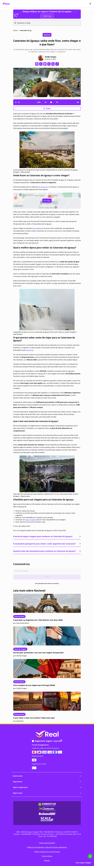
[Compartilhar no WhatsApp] (49, 64)
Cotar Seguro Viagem (83, 863)
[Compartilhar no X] (41, 64)
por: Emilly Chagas (20, 656)
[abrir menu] (90, 3)
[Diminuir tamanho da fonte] (16, 102)
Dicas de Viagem (20, 649)
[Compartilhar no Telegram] (45, 64)
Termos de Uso (47, 856)
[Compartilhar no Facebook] (36, 64)
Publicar (47, 577)
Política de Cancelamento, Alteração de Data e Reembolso (47, 847)
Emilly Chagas (50, 57)
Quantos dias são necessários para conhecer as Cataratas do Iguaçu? (44, 551)
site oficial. (30, 350)
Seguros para (17, 793)
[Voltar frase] (45, 102)
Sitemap (47, 860)
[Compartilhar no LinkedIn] (53, 64)
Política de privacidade (47, 843)
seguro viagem (30, 520)
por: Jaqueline (18, 721)
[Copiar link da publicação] (57, 64)
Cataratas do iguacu (26, 30)
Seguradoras (17, 782)
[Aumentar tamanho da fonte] (19, 102)
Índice (48, 109)
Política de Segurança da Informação (47, 852)
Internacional (19, 617)
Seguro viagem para (20, 787)
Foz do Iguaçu (43, 187)
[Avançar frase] (57, 102)
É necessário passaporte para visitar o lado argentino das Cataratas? (44, 543)
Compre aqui (47, 16)
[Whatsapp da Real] (90, 856)
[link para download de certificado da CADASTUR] (47, 809)
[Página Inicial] (6, 3)
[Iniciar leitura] (51, 102)
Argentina (38, 228)
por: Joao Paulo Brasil (21, 623)
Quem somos (17, 776)
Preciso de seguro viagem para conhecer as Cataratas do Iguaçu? (43, 536)
